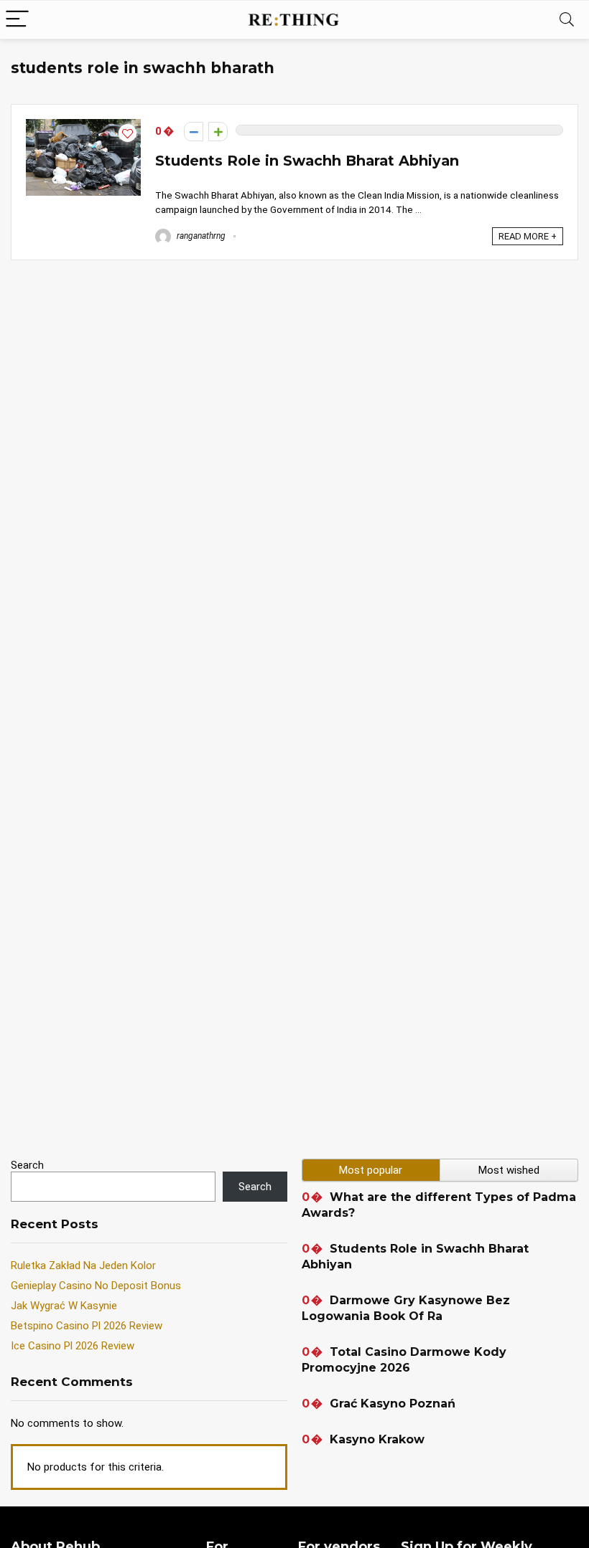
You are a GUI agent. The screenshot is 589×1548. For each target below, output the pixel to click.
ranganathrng (200, 236)
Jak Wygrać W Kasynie (64, 1305)
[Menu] (17, 20)
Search (27, 1165)
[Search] (566, 20)
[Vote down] (193, 131)
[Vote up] (218, 131)
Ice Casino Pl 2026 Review (72, 1345)
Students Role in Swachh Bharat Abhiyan (307, 160)
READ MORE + (527, 236)
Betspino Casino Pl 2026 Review (86, 1325)
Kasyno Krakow (377, 1439)
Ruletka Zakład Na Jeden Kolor (83, 1265)
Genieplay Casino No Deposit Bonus (96, 1285)
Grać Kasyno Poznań (392, 1403)
